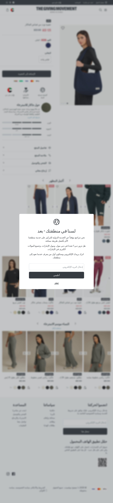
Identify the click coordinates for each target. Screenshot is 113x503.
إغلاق (56, 283)
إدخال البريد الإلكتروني (73, 266)
